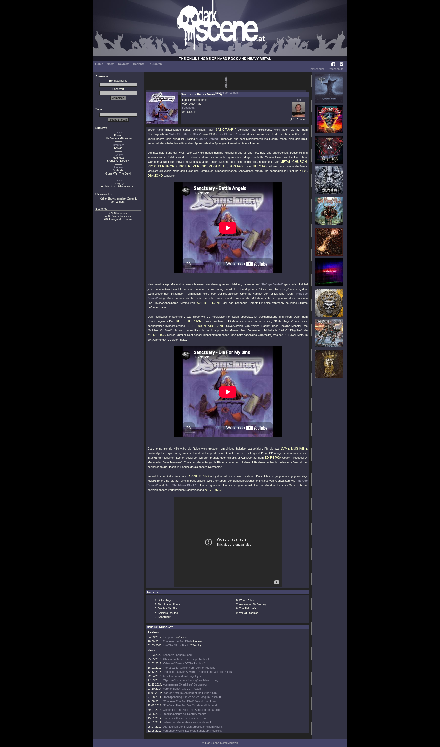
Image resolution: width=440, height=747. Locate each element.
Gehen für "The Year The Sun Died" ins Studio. (192, 709)
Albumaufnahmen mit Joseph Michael (186, 659)
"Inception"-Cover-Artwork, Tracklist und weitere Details (197, 671)
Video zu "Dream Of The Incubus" (184, 663)
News (110, 63)
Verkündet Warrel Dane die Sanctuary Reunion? (192, 730)
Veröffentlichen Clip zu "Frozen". (183, 688)
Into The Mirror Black (176, 645)
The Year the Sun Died (177, 641)
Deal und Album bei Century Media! (184, 713)
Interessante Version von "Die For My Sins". (190, 667)
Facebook (188, 107)
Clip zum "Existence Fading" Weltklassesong (190, 680)
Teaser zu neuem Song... (178, 654)
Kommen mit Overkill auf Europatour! (185, 684)
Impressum (317, 68)
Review (118, 132)
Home (99, 63)
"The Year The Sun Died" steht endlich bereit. (190, 705)
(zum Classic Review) (230, 134)
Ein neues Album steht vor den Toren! (186, 718)
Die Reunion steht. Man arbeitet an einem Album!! (193, 726)
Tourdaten (155, 63)
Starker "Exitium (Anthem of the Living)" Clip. (190, 692)
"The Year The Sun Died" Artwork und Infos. (190, 701)
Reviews (123, 63)
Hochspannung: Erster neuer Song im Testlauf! (192, 697)
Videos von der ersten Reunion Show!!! (187, 722)
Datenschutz (335, 68)
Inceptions (169, 637)
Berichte (138, 63)
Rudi (298, 99)
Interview (118, 144)
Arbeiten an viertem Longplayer (182, 676)
